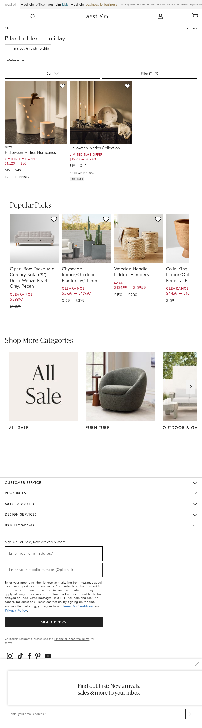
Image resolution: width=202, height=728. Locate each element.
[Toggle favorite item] (54, 219)
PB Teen (151, 4)
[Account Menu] (160, 16)
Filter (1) (146, 73)
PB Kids (141, 4)
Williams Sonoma (166, 4)
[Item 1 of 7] (101, 112)
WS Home (182, 4)
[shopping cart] (195, 16)
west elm (11, 4)
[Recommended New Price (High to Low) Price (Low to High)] (52, 75)
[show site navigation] (12, 16)
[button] (33, 16)
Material (13, 60)
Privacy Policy (16, 610)
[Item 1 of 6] (36, 112)
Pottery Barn (128, 4)
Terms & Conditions (78, 606)
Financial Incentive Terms (71, 639)
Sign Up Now (54, 622)
